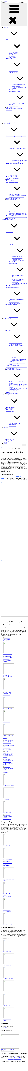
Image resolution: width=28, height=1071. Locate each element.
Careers (2, 1049)
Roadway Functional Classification (14, 176)
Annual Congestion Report (15, 194)
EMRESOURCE (13, 391)
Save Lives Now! (10, 439)
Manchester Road (7, 743)
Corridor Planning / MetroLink (13, 198)
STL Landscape (12, 426)
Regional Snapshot (10, 407)
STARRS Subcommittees (15, 344)
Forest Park (6, 690)
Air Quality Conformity (17, 258)
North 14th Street (7, 845)
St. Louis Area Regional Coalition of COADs (16, 367)
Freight (8, 179)
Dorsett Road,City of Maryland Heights (7, 660)
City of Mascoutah (7, 924)
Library (5, 443)
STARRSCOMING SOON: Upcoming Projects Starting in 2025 (19, 359)
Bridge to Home (10, 440)
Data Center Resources (14, 423)
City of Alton (6, 640)
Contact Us (6, 1049)
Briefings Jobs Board (14, 302)
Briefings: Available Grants (15, 303)
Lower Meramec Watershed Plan (19, 283)
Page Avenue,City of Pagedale (7, 748)
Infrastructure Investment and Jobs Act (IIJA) (16, 217)
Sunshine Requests (13, 106)
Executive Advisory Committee (16, 54)
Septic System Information (18, 279)
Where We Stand (10, 409)
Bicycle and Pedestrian (11, 215)
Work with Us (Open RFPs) (12, 393)
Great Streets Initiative (11, 180)
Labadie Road (6, 722)
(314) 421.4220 (7, 1057)
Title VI (11, 104)
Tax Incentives (12, 424)
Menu (25, 25)
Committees (12, 56)
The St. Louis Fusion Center (12, 365)
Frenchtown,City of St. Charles (7, 676)
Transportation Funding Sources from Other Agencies (19, 161)
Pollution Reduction (13, 317)
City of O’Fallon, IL (8, 812)
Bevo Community (7, 654)
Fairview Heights (7, 819)
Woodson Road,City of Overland (7, 910)
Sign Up (2, 1033)
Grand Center (6, 695)
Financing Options (16, 284)
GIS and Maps (9, 408)
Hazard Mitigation (10, 285)
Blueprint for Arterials (11, 218)
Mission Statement (13, 71)
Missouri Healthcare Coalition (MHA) (17, 384)
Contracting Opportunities (18, 103)
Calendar (8, 392)
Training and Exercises (11, 368)
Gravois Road (6, 865)
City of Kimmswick (7, 708)
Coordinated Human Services (16, 211)
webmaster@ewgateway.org (14, 1059)
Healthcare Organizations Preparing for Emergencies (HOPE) (18, 389)
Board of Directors (13, 53)
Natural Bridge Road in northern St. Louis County (8, 737)
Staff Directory (12, 57)
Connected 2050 (13, 175)
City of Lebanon (7, 965)
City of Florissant (7, 992)
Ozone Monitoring (16, 259)
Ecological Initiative (13, 261)
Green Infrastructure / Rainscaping (17, 281)
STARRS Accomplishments (15, 361)
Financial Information (14, 89)
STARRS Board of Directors (15, 343)
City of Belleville (7, 951)
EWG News (12, 122)
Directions (12, 1049)
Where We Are (9, 107)
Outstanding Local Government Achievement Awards (16, 300)
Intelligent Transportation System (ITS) (18, 195)
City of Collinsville (7, 859)
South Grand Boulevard (6, 771)
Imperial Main (6, 1005)
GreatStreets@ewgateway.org (7, 1027)
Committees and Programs (18, 260)
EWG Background (13, 52)
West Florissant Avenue (8, 785)
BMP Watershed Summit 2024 (19, 278)
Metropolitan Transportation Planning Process (18, 85)
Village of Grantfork (8, 978)
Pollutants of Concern (17, 256)
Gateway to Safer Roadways (12, 178)
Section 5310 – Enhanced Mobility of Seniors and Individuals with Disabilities (18, 214)
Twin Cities (6, 799)
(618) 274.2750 (16, 1057)
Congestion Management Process (16, 197)
